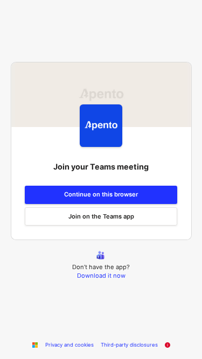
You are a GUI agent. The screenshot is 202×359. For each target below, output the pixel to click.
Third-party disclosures (129, 345)
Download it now (101, 275)
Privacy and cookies (69, 345)
